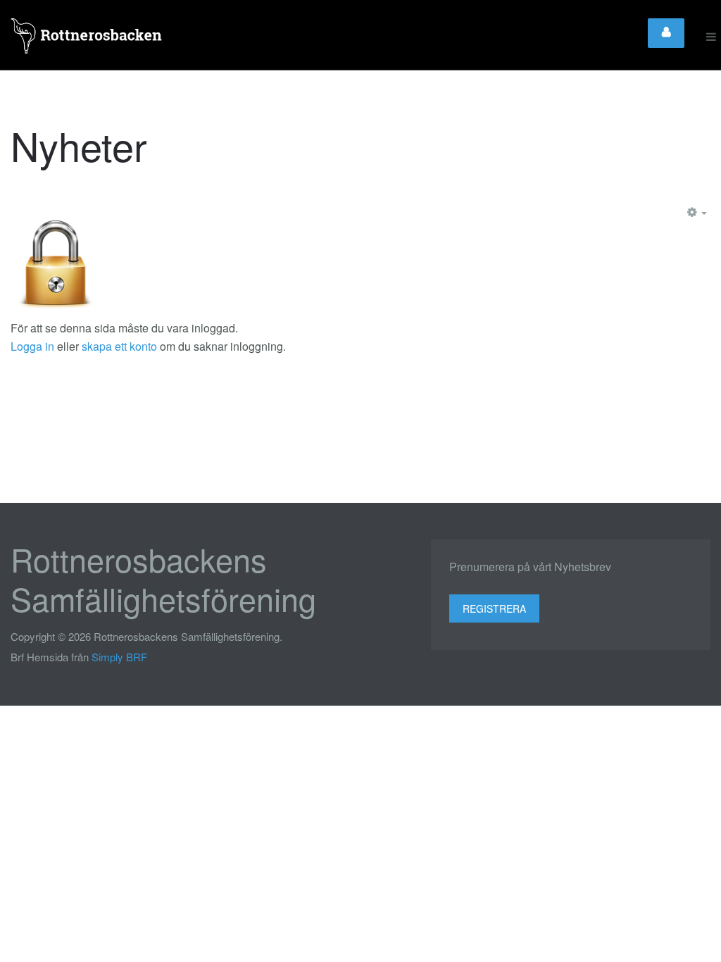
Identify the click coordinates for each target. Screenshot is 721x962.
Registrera (494, 608)
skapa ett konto (119, 346)
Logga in (32, 346)
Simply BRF (119, 656)
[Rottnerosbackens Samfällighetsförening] (88, 36)
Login (666, 33)
